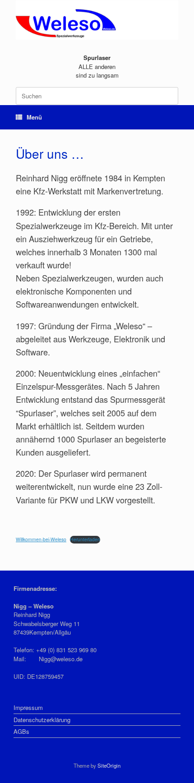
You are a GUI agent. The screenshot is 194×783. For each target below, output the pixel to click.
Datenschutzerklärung (42, 719)
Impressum (28, 707)
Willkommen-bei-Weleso (41, 539)
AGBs (21, 731)
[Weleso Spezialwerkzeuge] (97, 20)
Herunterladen (85, 539)
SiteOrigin (108, 765)
